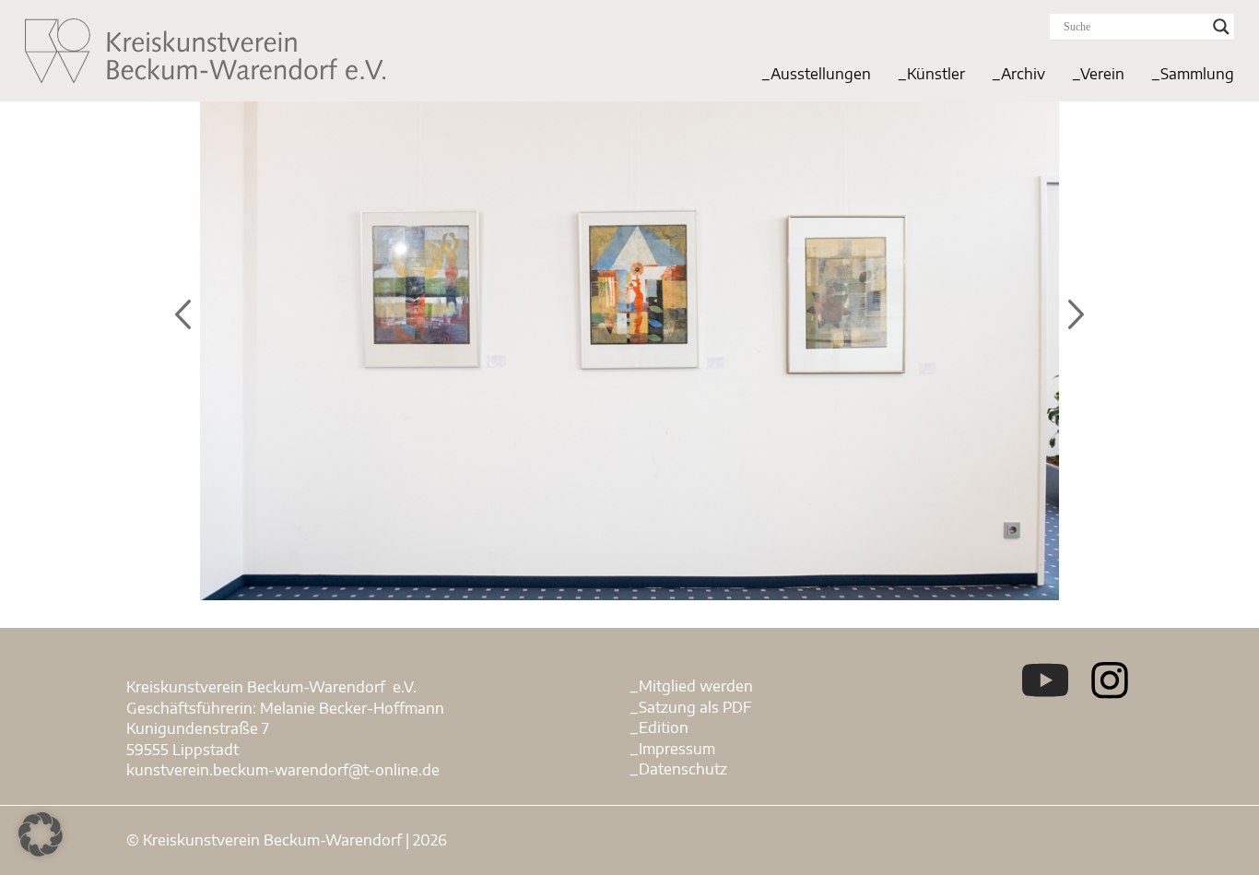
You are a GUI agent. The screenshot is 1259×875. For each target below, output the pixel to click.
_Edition (659, 727)
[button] (40, 834)
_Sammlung (1192, 74)
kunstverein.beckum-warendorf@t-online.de (283, 770)
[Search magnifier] (1221, 27)
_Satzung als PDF (691, 707)
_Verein (1098, 74)
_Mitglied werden (691, 686)
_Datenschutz (678, 769)
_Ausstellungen (816, 74)
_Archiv (1018, 74)
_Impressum (672, 748)
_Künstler (931, 74)
